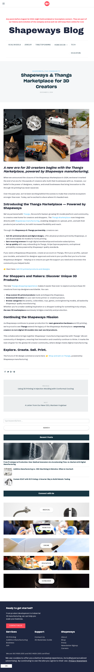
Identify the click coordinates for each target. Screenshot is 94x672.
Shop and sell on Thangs (60, 356)
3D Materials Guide (43, 640)
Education (76, 53)
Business (10, 643)
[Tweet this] (8, 372)
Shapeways (38, 71)
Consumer (46, 581)
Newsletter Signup (69, 645)
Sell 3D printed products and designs (33, 269)
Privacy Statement (78, 661)
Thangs (26, 214)
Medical (46, 510)
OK (6, 666)
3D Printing (11, 637)
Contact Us (40, 637)
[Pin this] (14, 372)
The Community (52, 71)
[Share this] (5, 372)
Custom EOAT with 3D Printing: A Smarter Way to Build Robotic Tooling (41, 479)
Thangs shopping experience (24, 286)
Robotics (46, 527)
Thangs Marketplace (61, 217)
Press (63, 643)
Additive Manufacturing (17, 640)
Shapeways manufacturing (27, 221)
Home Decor (60, 45)
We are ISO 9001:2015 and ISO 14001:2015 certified (27, 654)
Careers (64, 648)
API (7, 645)
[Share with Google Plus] (11, 372)
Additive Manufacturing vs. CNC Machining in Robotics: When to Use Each (43, 469)
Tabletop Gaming (43, 45)
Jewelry (28, 45)
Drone (46, 545)
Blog (63, 640)
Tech (73, 45)
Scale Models (14, 45)
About (64, 637)
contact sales (15, 625)
